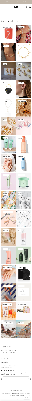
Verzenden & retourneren (8, 350)
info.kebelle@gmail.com (6, 367)
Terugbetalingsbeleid (6, 393)
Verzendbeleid (11, 395)
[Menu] (2, 7)
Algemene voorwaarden (8, 352)
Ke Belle (16, 390)
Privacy (3, 355)
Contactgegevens (20, 395)
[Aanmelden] (28, 378)
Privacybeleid (15, 393)
